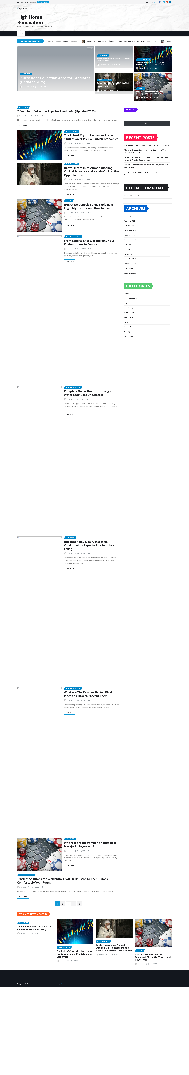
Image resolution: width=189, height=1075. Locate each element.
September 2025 (130, 240)
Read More (23, 125)
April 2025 (128, 254)
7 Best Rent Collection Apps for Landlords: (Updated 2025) (55, 80)
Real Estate (128, 317)
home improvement (131, 298)
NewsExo (54, 984)
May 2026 (127, 216)
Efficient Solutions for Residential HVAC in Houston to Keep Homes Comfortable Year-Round (62, 880)
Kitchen (127, 303)
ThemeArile (64, 984)
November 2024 (130, 263)
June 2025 (127, 249)
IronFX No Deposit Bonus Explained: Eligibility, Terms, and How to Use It (150, 93)
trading (127, 331)
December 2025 (130, 230)
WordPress (45, 984)
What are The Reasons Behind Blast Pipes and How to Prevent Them (88, 694)
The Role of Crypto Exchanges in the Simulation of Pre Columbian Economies (151, 63)
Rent (126, 322)
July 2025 (127, 244)
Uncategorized (129, 336)
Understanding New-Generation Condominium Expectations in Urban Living (89, 545)
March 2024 (128, 268)
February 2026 (129, 221)
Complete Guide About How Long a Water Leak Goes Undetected (87, 393)
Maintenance (129, 313)
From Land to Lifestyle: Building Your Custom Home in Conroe (89, 242)
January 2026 (129, 226)
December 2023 (130, 273)
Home (21, 34)
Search (130, 109)
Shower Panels (129, 327)
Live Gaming (128, 308)
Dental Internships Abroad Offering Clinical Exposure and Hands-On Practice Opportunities (114, 85)
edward (25, 87)
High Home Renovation (30, 19)
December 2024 (130, 259)
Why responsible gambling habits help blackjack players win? (90, 844)
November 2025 (130, 235)
